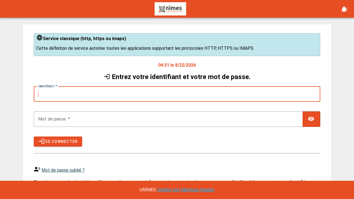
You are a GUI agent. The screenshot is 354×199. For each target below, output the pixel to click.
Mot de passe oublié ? (63, 170)
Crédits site (168, 189)
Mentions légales (197, 189)
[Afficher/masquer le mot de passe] (311, 119)
